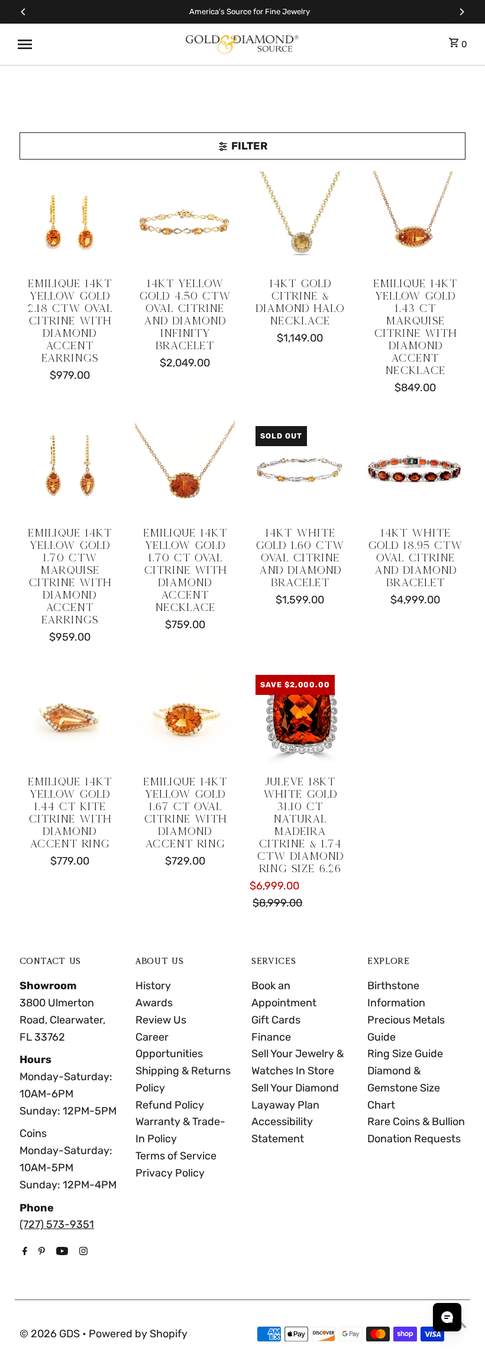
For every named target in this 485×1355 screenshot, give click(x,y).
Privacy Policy (170, 1172)
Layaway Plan (285, 1105)
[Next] (461, 12)
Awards (154, 1002)
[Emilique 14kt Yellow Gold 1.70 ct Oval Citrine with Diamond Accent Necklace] (185, 470)
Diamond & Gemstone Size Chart (403, 1088)
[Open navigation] (96, 44)
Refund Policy (169, 1105)
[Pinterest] (40, 1252)
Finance (271, 1037)
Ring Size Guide (405, 1053)
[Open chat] (447, 1317)
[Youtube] (60, 1252)
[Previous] (24, 12)
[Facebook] (23, 1252)
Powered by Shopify (138, 1333)
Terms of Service (175, 1155)
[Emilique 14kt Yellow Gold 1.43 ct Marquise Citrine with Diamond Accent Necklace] (415, 221)
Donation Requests (414, 1138)
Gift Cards (275, 1019)
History (153, 985)
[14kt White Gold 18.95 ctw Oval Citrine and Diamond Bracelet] (415, 470)
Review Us (160, 1019)
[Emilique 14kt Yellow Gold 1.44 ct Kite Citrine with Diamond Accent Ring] (70, 719)
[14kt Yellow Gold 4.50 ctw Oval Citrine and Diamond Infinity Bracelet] (185, 221)
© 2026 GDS (51, 1333)
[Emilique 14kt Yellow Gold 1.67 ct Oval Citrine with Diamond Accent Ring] (185, 719)
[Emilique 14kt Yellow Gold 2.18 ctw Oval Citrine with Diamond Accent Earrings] (70, 221)
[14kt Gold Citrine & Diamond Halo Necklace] (300, 221)
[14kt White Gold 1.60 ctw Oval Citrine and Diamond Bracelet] (300, 470)
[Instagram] (82, 1252)
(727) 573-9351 (57, 1224)
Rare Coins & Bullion (416, 1121)
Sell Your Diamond (295, 1087)
